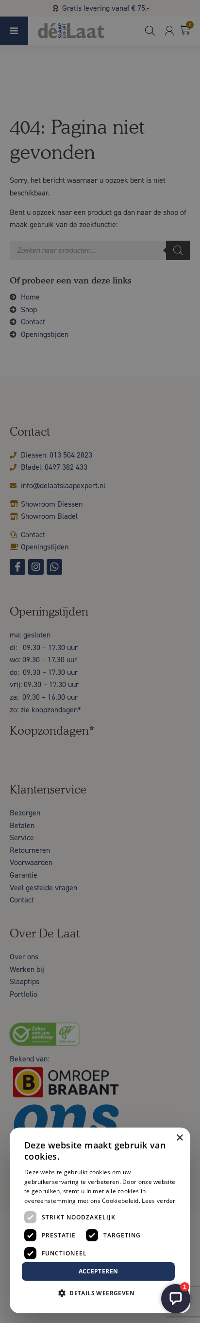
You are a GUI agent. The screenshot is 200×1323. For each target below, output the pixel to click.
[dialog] (100, 661)
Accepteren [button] (98, 1271)
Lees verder (158, 1201)
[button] (100, 1293)
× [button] (179, 1138)
